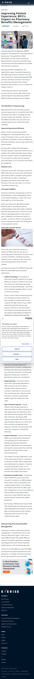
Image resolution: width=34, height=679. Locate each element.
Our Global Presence (6, 604)
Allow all (17, 349)
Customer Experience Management (10, 618)
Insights (3, 640)
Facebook (3, 651)
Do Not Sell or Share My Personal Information (20, 674)
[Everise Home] (10, 591)
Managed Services (6, 626)
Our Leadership (5, 602)
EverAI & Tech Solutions (7, 621)
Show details (25, 344)
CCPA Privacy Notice (5, 674)
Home (2, 634)
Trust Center (3, 676)
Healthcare (5, 26)
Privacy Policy (4, 671)
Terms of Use (11, 671)
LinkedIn (3, 659)
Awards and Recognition (7, 607)
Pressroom (4, 610)
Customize (16, 354)
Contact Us (4, 643)
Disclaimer (17, 671)
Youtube (3, 662)
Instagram (3, 654)
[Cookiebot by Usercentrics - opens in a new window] (25, 318)
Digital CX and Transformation (9, 624)
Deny (17, 359)
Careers (3, 637)
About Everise (5, 599)
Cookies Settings (24, 671)
